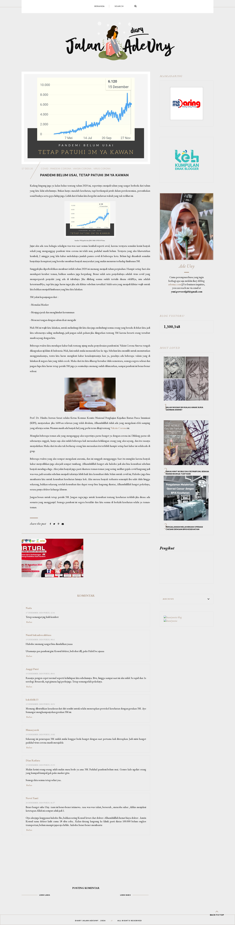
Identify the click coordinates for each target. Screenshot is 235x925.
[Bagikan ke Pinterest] (59, 524)
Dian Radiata (33, 760)
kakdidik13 (32, 699)
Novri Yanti (32, 798)
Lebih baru (125, 895)
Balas (29, 622)
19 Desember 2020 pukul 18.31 (40, 704)
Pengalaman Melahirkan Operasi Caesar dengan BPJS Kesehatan (184, 528)
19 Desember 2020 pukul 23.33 (40, 765)
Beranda (99, 6)
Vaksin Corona (82, 168)
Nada (29, 608)
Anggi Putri (32, 669)
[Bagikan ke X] (54, 524)
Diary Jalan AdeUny (86, 920)
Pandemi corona (60, 168)
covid (44, 168)
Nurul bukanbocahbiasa (38, 635)
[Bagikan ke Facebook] (50, 524)
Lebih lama (44, 895)
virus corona (102, 168)
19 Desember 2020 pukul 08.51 (40, 639)
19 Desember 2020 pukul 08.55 (40, 673)
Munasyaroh (32, 730)
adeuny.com (174, 284)
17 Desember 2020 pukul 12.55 (40, 612)
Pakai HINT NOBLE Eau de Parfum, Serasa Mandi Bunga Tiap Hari (187, 472)
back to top (217, 915)
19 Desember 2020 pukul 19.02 (40, 734)
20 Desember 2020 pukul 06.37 (40, 802)
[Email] (63, 524)
